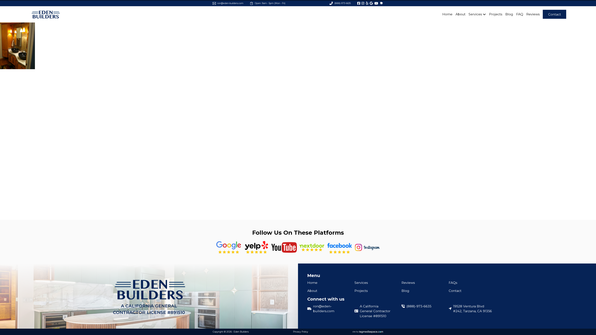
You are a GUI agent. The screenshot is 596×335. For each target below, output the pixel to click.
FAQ (519, 14)
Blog (509, 14)
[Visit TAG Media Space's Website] (367, 331)
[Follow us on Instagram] (367, 247)
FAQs (453, 283)
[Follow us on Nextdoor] (284, 247)
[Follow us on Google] (229, 247)
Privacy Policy (300, 331)
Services (475, 14)
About (460, 14)
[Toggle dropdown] (484, 14)
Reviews (533, 14)
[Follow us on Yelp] (256, 247)
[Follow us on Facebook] (339, 247)
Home (447, 14)
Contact (554, 14)
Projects (495, 14)
